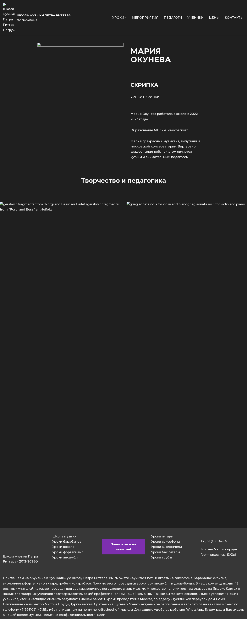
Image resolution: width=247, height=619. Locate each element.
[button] (125, 17)
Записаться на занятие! (123, 546)
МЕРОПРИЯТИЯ (145, 17)
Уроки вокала (63, 547)
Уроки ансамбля (65, 557)
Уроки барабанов (66, 541)
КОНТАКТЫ (234, 17)
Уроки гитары (162, 536)
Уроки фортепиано (68, 552)
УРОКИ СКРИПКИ (144, 97)
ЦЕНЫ (214, 17)
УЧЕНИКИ (195, 17)
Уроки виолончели (166, 547)
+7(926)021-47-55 (213, 541)
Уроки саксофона (165, 541)
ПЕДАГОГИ (173, 17)
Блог (101, 615)
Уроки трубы (161, 557)
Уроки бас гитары (165, 552)
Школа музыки (64, 536)
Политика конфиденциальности (69, 615)
